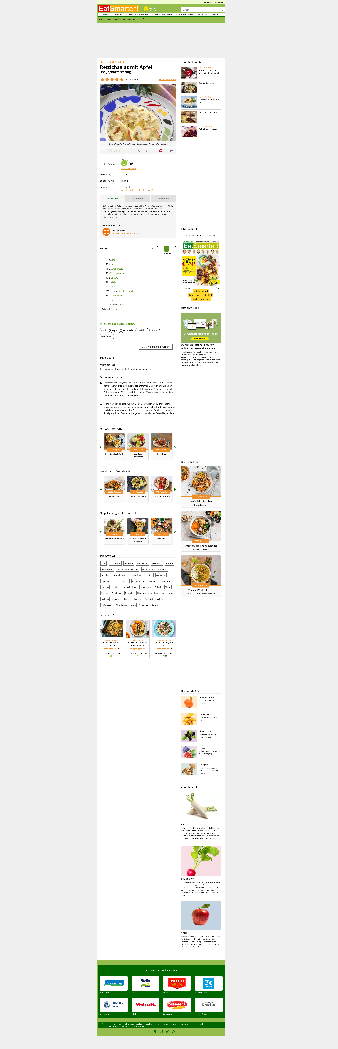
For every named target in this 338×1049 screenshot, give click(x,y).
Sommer (105, 14)
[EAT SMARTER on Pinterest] (155, 1031)
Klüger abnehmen (163, 14)
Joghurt (114, 277)
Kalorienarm (142, 563)
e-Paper (217, 288)
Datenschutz (155, 1024)
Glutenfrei (128, 563)
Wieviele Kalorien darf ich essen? (137, 190)
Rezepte (118, 14)
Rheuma (105, 587)
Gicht (150, 575)
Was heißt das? (128, 168)
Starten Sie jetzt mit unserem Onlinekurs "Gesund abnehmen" (199, 346)
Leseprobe (185, 288)
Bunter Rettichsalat (207, 83)
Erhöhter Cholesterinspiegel (154, 569)
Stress (168, 587)
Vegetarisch (157, 563)
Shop (215, 14)
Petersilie (115, 309)
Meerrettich (128, 291)
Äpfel (112, 259)
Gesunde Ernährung (138, 14)
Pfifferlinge (204, 714)
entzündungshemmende (128, 569)
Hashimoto (161, 575)
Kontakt (130, 1024)
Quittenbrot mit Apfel (209, 112)
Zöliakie (104, 593)
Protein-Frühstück (161, 496)
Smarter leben (185, 14)
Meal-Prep (161, 538)
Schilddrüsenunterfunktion (124, 587)
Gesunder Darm (120, 575)
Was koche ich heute (114, 538)
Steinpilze (203, 764)
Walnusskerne (117, 273)
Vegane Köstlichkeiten (200, 590)
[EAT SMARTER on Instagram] (161, 1031)
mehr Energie (138, 581)
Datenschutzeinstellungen (172, 1024)
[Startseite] (118, 8)
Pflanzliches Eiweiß (137, 496)
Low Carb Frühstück (114, 454)
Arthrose (169, 563)
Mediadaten (130, 1026)
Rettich (113, 264)
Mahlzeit (160, 599)
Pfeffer (121, 304)
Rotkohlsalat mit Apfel (209, 129)
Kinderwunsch (107, 581)
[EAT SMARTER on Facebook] (149, 1031)
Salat (103, 563)
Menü (133, 605)
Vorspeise (143, 605)
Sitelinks (122, 1024)
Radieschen (187, 878)
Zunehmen (116, 593)
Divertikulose (107, 569)
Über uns (105, 1024)
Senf (112, 286)
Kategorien (140, 1026)
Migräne (151, 581)
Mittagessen (106, 605)
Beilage (155, 605)
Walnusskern (129, 330)
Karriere (114, 1024)
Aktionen (203, 14)
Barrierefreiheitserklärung (113, 1026)
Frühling (105, 599)
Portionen (166, 253)
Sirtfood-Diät (115, 563)
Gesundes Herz (137, 575)
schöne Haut (145, 587)
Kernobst (149, 599)
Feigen (202, 748)
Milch (113, 282)
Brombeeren (205, 731)
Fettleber (105, 575)
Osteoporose (164, 581)
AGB (137, 1024)
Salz (112, 300)
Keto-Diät (161, 454)
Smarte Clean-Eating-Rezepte (200, 545)
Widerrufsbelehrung (193, 1024)
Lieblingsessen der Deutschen (150, 593)
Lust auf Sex (123, 581)
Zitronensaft (116, 268)
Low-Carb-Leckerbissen (201, 501)
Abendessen (121, 605)
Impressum (144, 1024)
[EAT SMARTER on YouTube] (173, 1031)
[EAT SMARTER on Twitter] (167, 1031)
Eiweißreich (114, 496)
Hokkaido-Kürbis (207, 697)
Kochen (127, 599)
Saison (170, 593)
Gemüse (137, 599)
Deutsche (129, 593)
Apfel (184, 932)
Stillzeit (158, 587)
